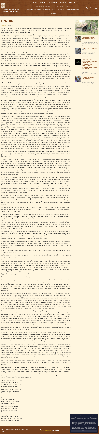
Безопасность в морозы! (89, 48)
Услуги (62, 2)
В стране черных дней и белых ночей (89, 77)
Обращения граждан (73, 9)
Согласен (84, 430)
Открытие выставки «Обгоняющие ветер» (88, 37)
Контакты (53, 13)
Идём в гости (60, 9)
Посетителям (52, 2)
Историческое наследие (43, 6)
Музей (41, 2)
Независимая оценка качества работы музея (40, 9)
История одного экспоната (62, 6)
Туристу (71, 2)
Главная (34, 2)
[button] (87, 8)
